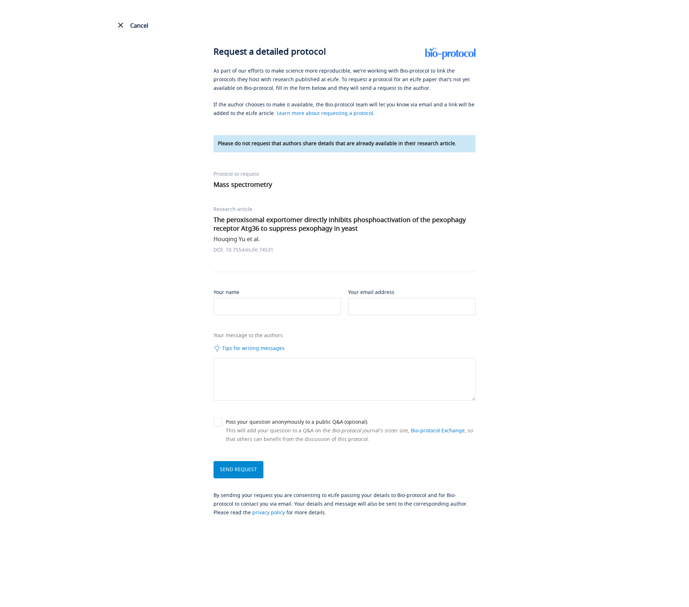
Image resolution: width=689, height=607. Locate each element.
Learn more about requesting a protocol (325, 113)
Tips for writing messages (253, 348)
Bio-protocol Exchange (438, 430)
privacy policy (268, 512)
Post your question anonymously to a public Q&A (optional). (297, 422)
